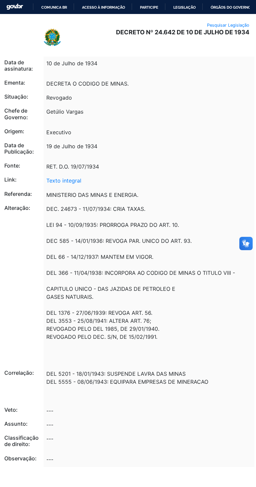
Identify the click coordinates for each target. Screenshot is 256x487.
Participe (149, 7)
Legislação (184, 7)
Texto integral (63, 180)
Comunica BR (54, 7)
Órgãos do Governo (231, 7)
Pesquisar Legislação (228, 25)
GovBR (14, 7)
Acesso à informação (103, 7)
